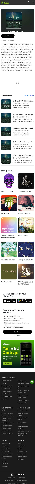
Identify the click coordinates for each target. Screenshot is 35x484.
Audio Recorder (6, 393)
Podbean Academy (7, 454)
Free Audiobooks (6, 430)
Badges (4, 461)
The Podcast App (7, 391)
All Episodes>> (29, 95)
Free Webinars (6, 448)
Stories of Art (5, 213)
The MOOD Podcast (24, 191)
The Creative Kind (6, 282)
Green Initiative (22, 454)
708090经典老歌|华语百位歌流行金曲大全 (25, 283)
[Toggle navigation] (33, 2)
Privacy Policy (11, 477)
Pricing (4, 383)
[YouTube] (22, 474)
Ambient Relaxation (7, 433)
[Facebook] (12, 475)
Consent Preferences (21, 480)
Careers (20, 448)
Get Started (17, 332)
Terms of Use (9, 480)
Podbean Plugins (6, 428)
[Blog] (19, 475)
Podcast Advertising (7, 413)
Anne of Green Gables (8, 260)
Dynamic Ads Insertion (8, 416)
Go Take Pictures (15, 31)
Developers (5, 466)
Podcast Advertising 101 (24, 431)
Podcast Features (7, 380)
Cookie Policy (21, 477)
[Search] (29, 2)
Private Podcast (6, 388)
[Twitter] (16, 474)
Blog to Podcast (22, 397)
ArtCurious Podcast (24, 213)
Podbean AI (5, 399)
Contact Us (21, 459)
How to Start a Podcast (24, 411)
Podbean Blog (21, 446)
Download (8, 36)
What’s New (5, 446)
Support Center (6, 443)
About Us (20, 443)
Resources (5, 463)
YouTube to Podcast (23, 400)
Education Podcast (23, 403)
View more (28, 70)
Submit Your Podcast (8, 423)
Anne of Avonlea (23, 235)
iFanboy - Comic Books (25, 260)
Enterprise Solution (7, 386)
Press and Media (22, 451)
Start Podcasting (22, 381)
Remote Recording (7, 396)
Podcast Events (6, 451)
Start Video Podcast (23, 383)
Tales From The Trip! (7, 191)
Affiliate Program (22, 456)
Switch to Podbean (7, 425)
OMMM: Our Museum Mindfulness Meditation (8, 236)
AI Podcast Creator (23, 395)
